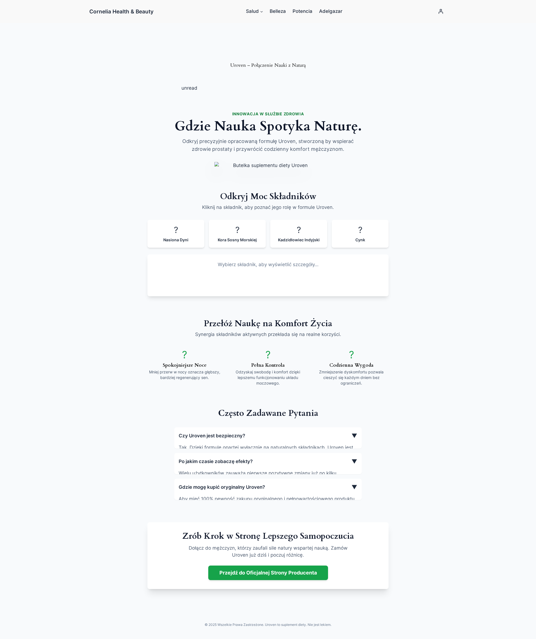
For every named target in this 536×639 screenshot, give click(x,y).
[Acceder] (441, 11)
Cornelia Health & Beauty (121, 11)
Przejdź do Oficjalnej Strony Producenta (268, 573)
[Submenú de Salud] (261, 11)
